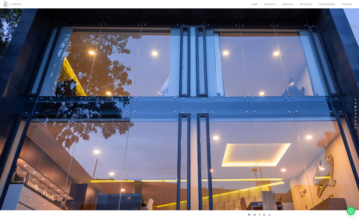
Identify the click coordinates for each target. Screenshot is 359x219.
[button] (351, 211)
